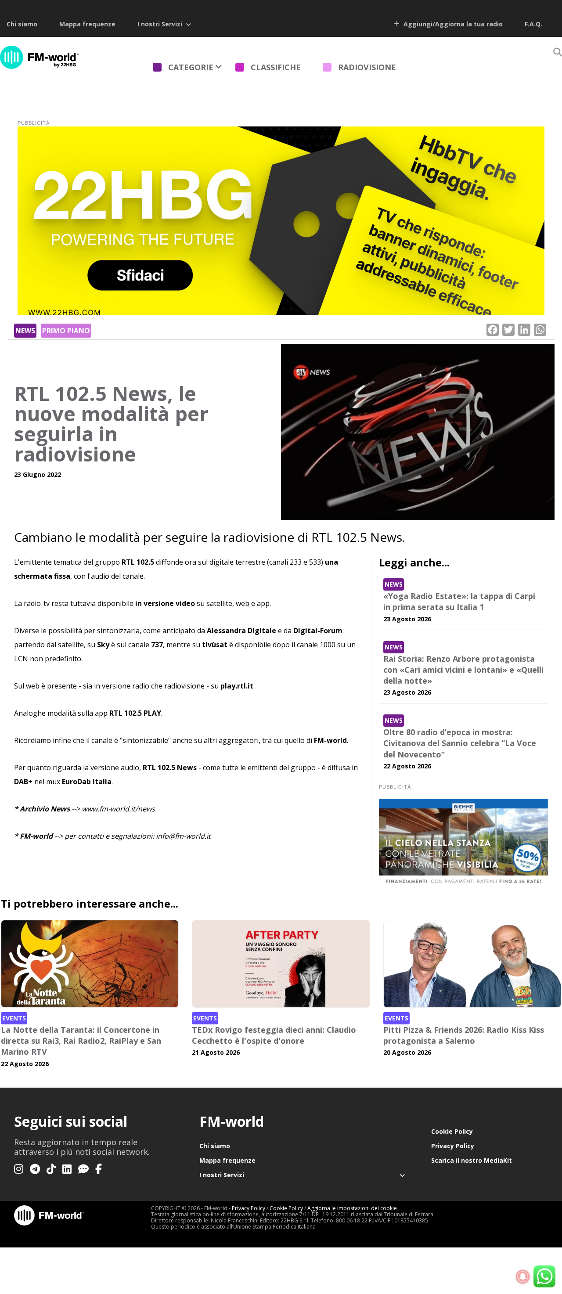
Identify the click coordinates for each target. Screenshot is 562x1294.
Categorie (190, 67)
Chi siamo (22, 24)
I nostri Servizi (159, 24)
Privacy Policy (452, 1146)
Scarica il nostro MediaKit (471, 1160)
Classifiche (276, 67)
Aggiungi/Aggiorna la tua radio (452, 24)
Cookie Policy (452, 1131)
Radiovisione (367, 67)
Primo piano (66, 330)
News (25, 330)
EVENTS (14, 1018)
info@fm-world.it (183, 836)
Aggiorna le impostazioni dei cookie (352, 1208)
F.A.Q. (533, 24)
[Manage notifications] (523, 1277)
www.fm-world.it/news (118, 809)
